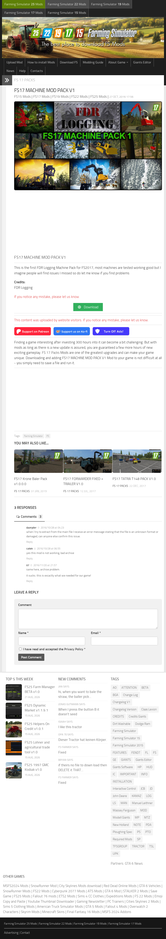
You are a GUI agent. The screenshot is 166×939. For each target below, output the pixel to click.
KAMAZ (136, 796)
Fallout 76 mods (44, 896)
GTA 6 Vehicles (150, 886)
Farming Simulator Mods (23, 4)
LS (114, 803)
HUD (149, 767)
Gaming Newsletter (91, 901)
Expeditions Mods (119, 896)
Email (96, 633)
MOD (143, 810)
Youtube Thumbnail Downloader (51, 901)
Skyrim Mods (30, 912)
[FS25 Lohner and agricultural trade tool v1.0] (14, 748)
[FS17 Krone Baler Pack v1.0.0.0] (38, 461)
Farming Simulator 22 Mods (55, 923)
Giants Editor (142, 62)
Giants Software (123, 767)
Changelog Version (124, 709)
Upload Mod (14, 62)
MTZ (147, 817)
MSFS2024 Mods (15, 886)
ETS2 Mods (67, 896)
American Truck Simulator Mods (60, 906)
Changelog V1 (121, 702)
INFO (144, 774)
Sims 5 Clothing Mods (19, 906)
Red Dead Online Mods (120, 886)
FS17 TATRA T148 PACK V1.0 (134, 479)
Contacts (37, 71)
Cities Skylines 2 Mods (142, 901)
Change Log (130, 695)
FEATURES (120, 752)
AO (115, 687)
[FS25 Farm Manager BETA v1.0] (14, 692)
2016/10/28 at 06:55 (48, 548)
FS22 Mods (41, 891)
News (10, 71)
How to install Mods (41, 62)
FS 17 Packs (24, 80)
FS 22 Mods (143, 896)
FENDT (135, 752)
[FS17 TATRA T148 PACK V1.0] (137, 461)
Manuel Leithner (142, 803)
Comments (31, 517)
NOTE (137, 825)
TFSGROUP (120, 846)
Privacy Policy (73, 649)
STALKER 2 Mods (135, 891)
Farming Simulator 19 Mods (90, 923)
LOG (148, 796)
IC (114, 774)
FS (48, 436)
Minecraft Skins (53, 912)
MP (137, 817)
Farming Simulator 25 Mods (20, 923)
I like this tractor (70, 727)
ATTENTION (129, 687)
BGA (115, 695)
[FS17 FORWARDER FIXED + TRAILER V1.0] (87, 461)
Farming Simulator (33, 436)
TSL (151, 846)
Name (23, 633)
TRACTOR (138, 846)
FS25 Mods (22, 896)
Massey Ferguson (124, 810)
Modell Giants (121, 817)
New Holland (121, 825)
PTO (148, 832)
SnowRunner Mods (17, 891)
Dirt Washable (121, 724)
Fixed (62, 752)
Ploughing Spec (122, 832)
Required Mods (122, 839)
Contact (25, 933)
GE (114, 760)
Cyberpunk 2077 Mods (68, 891)
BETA (145, 687)
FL (146, 752)
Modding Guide (93, 62)
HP (140, 767)
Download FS (69, 62)
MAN (124, 803)
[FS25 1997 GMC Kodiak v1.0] (14, 770)
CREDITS (118, 716)
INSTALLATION (122, 781)
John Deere (120, 796)
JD (151, 788)
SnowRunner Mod (44, 886)
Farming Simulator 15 (126, 738)
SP (138, 839)
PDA (148, 825)
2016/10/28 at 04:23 (52, 527)
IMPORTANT (128, 774)
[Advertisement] (88, 223)
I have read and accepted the (54, 649)
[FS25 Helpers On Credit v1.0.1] (14, 729)
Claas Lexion (149, 709)
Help (22, 71)
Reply (29, 541)
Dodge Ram (142, 724)
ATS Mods (95, 891)
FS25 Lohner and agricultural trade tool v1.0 (37, 747)
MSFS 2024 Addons (116, 912)
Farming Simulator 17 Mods (125, 923)
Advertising (11, 933)
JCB (143, 788)
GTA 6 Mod (113, 891)
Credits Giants (137, 716)
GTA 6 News (134, 863)
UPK (115, 853)
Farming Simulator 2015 (128, 745)
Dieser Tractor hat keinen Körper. (82, 740)
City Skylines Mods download (80, 886)
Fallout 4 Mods (116, 906)
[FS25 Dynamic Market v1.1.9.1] (14, 711)
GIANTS (126, 760)
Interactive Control (124, 788)
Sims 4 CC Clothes (91, 896)
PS (138, 832)
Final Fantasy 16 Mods (83, 912)
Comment (25, 605)
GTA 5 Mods (94, 906)
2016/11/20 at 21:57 (45, 565)
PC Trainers (115, 901)
